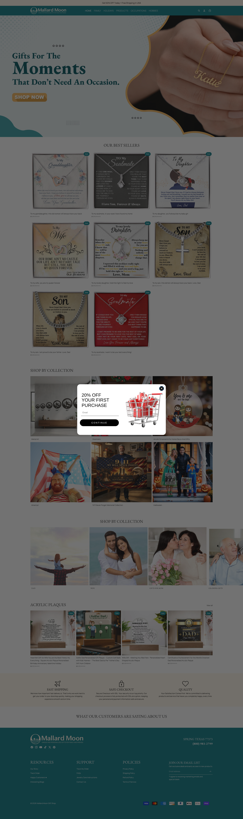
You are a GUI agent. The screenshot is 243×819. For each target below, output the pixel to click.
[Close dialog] (161, 388)
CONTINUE (99, 422)
